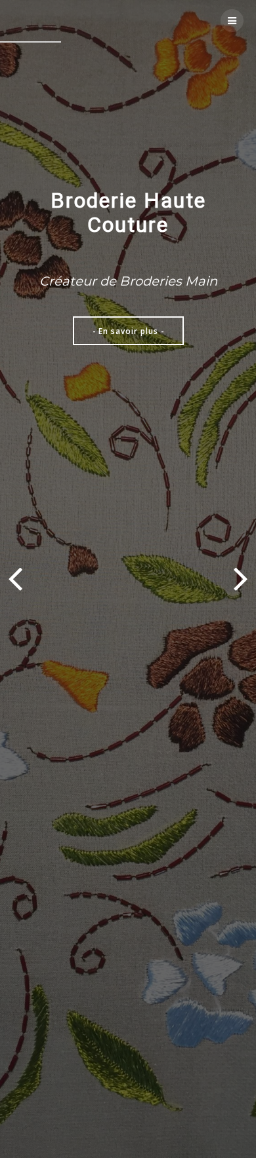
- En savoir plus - (128, 331)
